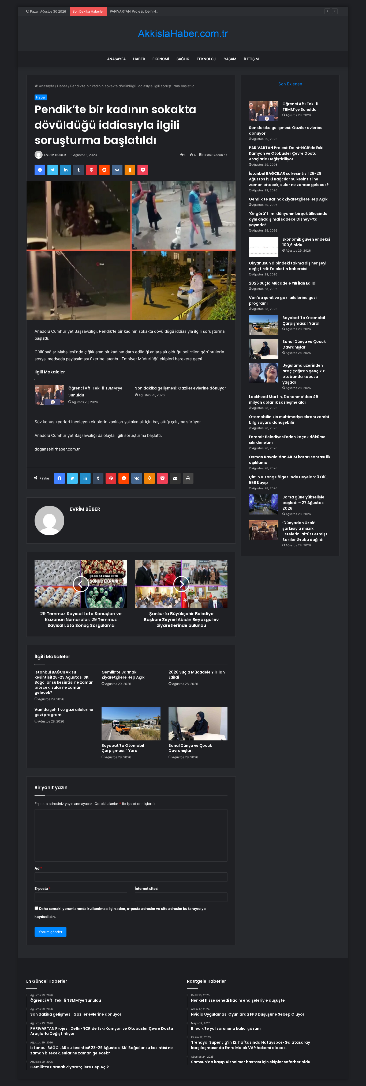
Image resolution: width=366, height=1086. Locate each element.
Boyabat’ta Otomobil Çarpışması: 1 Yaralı (123, 748)
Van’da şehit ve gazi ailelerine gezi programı (64, 712)
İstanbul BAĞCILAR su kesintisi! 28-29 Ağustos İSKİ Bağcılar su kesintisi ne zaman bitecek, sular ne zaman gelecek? (64, 682)
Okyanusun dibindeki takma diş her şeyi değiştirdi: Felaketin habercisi (287, 265)
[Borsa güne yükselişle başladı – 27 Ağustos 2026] (263, 504)
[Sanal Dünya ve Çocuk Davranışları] (198, 723)
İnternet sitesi (147, 888)
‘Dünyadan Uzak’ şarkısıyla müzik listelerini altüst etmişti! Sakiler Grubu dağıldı (306, 531)
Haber (139, 59)
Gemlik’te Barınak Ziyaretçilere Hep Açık (123, 674)
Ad (38, 868)
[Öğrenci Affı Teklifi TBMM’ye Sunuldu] (49, 395)
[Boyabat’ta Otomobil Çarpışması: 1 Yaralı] (131, 723)
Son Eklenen (290, 83)
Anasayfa (116, 59)
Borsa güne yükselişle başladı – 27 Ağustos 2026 (303, 502)
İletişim (251, 59)
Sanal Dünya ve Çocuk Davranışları (190, 748)
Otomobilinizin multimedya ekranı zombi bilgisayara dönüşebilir (289, 419)
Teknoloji (206, 59)
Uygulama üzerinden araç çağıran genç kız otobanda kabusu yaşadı (303, 374)
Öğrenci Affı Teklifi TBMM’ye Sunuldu (300, 106)
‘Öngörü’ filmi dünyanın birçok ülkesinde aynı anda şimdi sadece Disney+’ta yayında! (288, 219)
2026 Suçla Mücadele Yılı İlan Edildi (197, 674)
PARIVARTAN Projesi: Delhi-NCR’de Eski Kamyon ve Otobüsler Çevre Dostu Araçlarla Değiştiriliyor (190, 11)
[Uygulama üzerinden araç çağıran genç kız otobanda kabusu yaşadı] (263, 373)
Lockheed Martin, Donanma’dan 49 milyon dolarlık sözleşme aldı (283, 399)
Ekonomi (160, 59)
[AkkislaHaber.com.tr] (183, 33)
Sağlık (183, 59)
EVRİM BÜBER (55, 155)
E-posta (43, 888)
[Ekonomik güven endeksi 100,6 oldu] (263, 247)
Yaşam (230, 59)
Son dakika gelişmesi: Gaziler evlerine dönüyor (180, 388)
